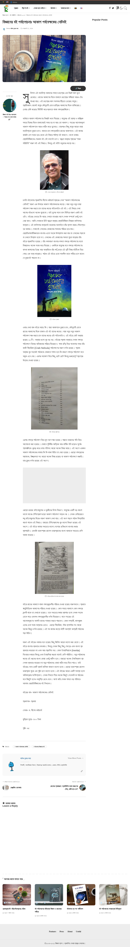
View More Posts (74, 758)
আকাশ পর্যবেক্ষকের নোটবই (22, 746)
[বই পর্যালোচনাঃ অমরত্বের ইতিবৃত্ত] (113, 895)
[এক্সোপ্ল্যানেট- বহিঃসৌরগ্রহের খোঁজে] (17, 895)
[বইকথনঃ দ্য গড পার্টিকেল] (81, 895)
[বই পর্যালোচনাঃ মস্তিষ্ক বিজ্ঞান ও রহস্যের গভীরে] (49, 895)
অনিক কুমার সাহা (14, 28)
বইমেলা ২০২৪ (49, 902)
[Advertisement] (54, 485)
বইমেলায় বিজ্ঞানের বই (40, 746)
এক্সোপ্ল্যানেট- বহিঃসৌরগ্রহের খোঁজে (14, 909)
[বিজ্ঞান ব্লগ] (6, 8)
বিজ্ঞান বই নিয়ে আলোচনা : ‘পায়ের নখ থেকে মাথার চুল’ (9, 117)
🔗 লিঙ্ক (78, 88)
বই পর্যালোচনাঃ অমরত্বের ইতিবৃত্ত (110, 909)
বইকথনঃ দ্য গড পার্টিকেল (75, 909)
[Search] (125, 8)
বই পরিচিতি (8, 902)
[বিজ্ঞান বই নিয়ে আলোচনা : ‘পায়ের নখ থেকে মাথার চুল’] (9, 105)
